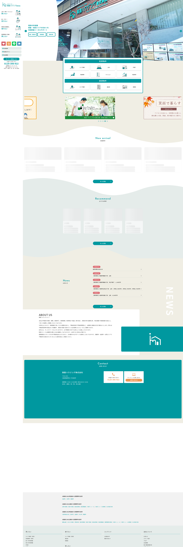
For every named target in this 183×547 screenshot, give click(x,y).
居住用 (108, 87)
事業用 (134, 87)
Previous (25, 30)
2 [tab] (101, 121)
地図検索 (82, 74)
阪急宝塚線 (77, 506)
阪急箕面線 (83, 506)
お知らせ (146, 536)
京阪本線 (77, 522)
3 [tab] (103, 121)
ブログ (145, 540)
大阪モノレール (90, 506)
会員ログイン (7, 51)
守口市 (80, 514)
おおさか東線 (70, 522)
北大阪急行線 (110, 506)
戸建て (134, 67)
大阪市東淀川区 (65, 514)
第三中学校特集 (29, 542)
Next (180, 30)
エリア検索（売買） (30, 536)
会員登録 (6, 48)
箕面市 (72, 499)
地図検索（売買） (30, 538)
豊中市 (71, 514)
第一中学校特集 (29, 540)
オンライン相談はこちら (11, 59)
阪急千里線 (70, 506)
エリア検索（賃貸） (69, 536)
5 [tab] (107, 121)
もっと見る (103, 243)
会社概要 (6, 55)
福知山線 (64, 522)
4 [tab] (105, 121)
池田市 (63, 499)
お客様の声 (107, 536)
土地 (109, 67)
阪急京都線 (82, 522)
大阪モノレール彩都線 (100, 506)
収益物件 (134, 74)
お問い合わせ (134, 380)
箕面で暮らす (107, 538)
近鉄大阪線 (64, 506)
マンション (108, 74)
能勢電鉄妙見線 (108, 522)
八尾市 (67, 499)
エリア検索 (82, 67)
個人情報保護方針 (148, 545)
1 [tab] (98, 121)
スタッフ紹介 (147, 538)
